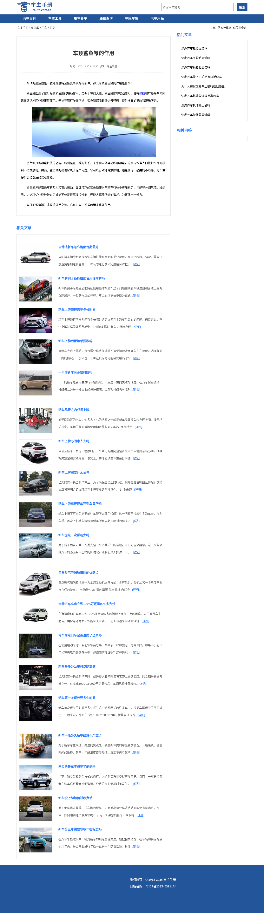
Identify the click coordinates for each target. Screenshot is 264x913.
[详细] (136, 264)
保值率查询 (239, 27)
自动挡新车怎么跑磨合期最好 (78, 247)
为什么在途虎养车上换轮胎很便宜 (203, 86)
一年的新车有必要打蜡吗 (75, 372)
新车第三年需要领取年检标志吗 (80, 829)
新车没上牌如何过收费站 (75, 798)
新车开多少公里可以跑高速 (76, 666)
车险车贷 (131, 18)
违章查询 (106, 18)
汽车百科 (29, 18)
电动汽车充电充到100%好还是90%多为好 (86, 604)
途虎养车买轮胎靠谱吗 (195, 58)
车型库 (35, 27)
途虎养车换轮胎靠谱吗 (195, 67)
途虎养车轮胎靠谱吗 (194, 48)
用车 (44, 27)
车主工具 (54, 18)
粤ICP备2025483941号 (160, 886)
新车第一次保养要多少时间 (76, 698)
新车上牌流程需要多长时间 (76, 309)
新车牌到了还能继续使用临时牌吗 (81, 278)
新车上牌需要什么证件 (73, 472)
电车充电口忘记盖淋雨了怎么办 (80, 635)
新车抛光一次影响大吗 (73, 535)
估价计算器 (224, 27)
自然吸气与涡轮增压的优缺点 (78, 572)
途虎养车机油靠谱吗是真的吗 (200, 95)
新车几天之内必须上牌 (73, 409)
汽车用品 (157, 18)
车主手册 (23, 27)
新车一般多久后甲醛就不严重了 (80, 735)
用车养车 (80, 18)
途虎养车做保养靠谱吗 (195, 114)
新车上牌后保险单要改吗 (75, 341)
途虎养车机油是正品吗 (195, 105)
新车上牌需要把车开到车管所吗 (80, 503)
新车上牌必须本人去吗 (73, 441)
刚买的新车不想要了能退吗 (76, 766)
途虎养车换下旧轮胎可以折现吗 (201, 77)
